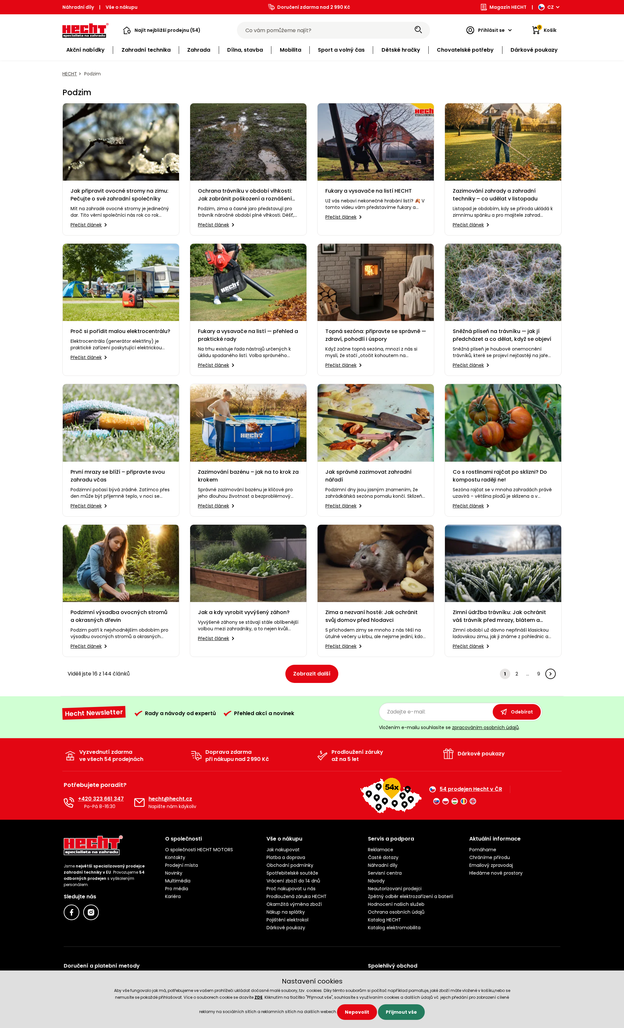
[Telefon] (69, 802)
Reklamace (380, 849)
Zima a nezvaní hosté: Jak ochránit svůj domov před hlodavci (371, 616)
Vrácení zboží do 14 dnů (293, 881)
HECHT (69, 74)
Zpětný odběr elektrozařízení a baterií (410, 896)
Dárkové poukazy (285, 927)
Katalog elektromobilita (394, 927)
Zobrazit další (312, 673)
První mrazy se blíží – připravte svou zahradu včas (118, 475)
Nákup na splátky (285, 912)
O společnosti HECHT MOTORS (199, 849)
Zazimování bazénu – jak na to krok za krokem (248, 475)
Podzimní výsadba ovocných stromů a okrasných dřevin (119, 616)
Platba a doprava (285, 857)
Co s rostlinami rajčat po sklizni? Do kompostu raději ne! (500, 475)
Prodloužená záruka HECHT (296, 896)
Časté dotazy (383, 857)
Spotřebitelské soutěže (292, 873)
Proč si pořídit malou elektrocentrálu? (120, 331)
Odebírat (522, 712)
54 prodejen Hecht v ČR (471, 789)
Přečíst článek (86, 225)
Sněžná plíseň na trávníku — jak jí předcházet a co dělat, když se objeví (502, 335)
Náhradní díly (78, 7)
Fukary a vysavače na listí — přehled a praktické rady (248, 335)
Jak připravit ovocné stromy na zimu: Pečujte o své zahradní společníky (119, 194)
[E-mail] (139, 802)
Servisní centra (385, 873)
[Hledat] (418, 30)
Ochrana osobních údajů (396, 912)
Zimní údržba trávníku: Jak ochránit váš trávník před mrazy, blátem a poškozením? (499, 616)
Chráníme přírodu (489, 857)
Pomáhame (482, 849)
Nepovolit (357, 1012)
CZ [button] (550, 7)
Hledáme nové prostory (496, 873)
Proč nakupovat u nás (291, 888)
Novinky (173, 873)
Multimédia (177, 881)
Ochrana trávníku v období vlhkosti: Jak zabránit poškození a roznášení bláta (245, 195)
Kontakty (175, 857)
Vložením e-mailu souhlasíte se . (449, 727)
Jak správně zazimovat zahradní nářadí (368, 475)
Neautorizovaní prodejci (395, 888)
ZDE (258, 997)
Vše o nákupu (121, 7)
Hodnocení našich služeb (396, 904)
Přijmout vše (401, 1012)
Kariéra (173, 896)
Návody (376, 881)
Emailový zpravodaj (491, 865)
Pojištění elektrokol (287, 920)
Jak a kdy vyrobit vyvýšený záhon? (244, 612)
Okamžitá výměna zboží (294, 904)
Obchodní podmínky (289, 865)
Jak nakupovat (283, 849)
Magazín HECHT (507, 7)
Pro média (176, 888)
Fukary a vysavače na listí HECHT (368, 191)
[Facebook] (71, 912)
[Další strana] (550, 674)
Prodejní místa (181, 865)
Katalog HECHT (384, 920)
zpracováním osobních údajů (485, 727)
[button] (162, 30)
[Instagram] (91, 912)
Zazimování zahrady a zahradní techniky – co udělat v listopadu (495, 194)
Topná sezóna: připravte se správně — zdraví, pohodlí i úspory (375, 335)
